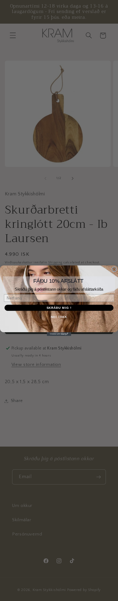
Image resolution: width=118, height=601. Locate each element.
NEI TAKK (59, 316)
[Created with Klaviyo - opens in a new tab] (59, 334)
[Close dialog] (114, 269)
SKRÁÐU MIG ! (59, 307)
